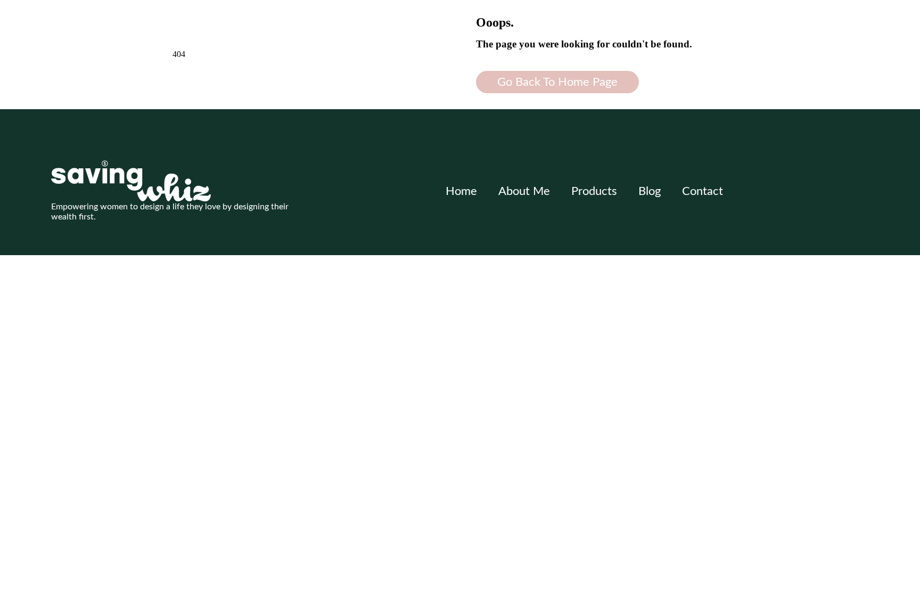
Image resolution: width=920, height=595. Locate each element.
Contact (702, 191)
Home (461, 191)
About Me (524, 191)
